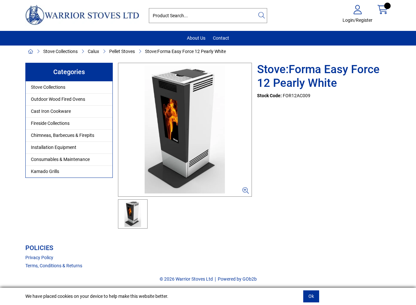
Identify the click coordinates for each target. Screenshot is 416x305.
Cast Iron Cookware (51, 111)
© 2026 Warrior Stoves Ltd (186, 279)
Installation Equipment (53, 147)
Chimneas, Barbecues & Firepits (62, 135)
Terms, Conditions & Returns (53, 265)
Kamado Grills (45, 171)
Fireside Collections (50, 123)
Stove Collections (60, 51)
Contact (221, 38)
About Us (196, 38)
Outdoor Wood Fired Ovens (58, 99)
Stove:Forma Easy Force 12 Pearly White (185, 51)
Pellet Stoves (122, 51)
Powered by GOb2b (237, 279)
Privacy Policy (39, 257)
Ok (311, 296)
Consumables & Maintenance (60, 159)
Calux (93, 51)
